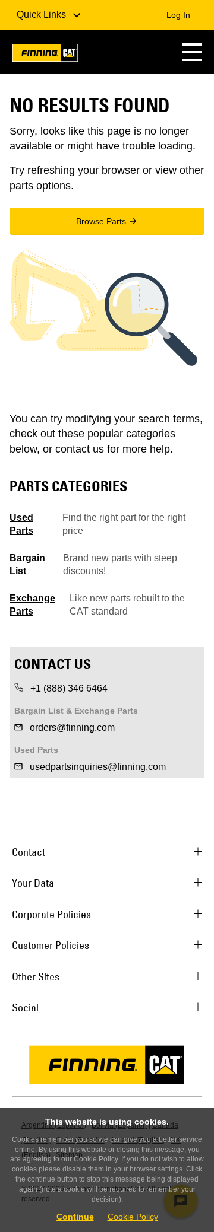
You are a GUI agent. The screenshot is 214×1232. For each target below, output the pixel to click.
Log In (178, 15)
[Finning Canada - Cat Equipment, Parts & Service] (45, 55)
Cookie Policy (133, 1216)
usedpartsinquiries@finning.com (96, 767)
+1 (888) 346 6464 (68, 688)
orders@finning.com (71, 727)
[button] (192, 52)
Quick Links (42, 14)
